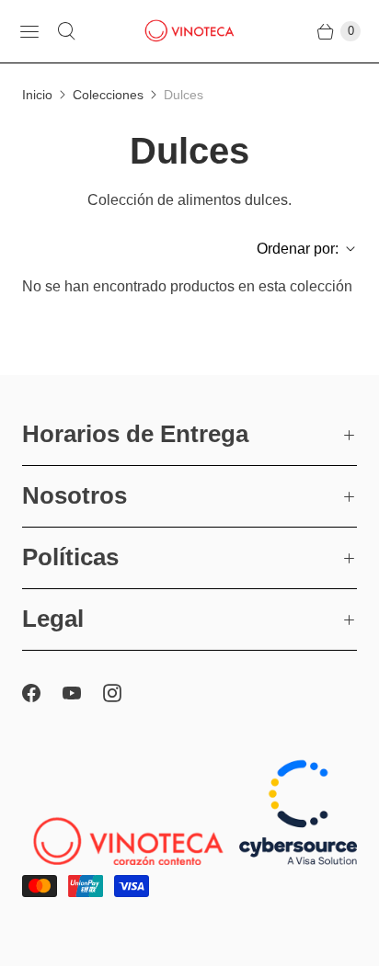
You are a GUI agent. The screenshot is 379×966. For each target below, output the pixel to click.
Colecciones (108, 94)
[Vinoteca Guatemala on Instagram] (123, 693)
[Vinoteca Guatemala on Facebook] (42, 693)
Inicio (37, 94)
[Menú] (29, 31)
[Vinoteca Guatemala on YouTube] (83, 693)
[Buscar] (66, 31)
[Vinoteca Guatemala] (189, 31)
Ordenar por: (292, 248)
